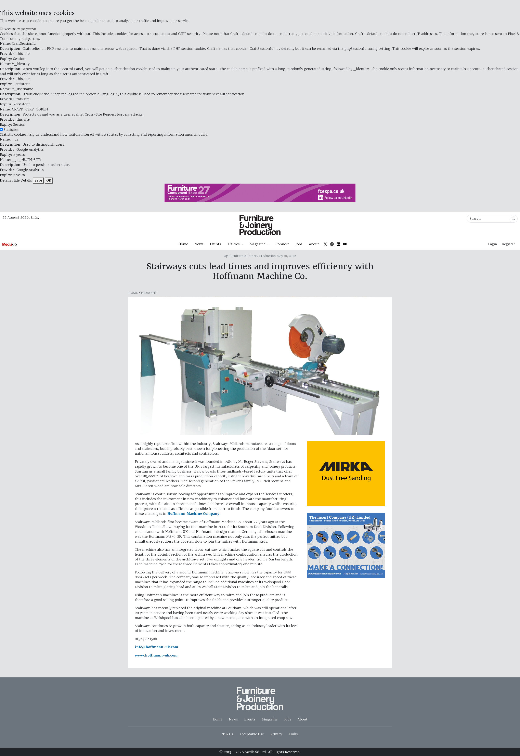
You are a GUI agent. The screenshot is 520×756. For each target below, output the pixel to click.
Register (508, 244)
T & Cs (227, 734)
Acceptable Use (251, 734)
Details (5, 180)
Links (293, 734)
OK (48, 180)
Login (492, 244)
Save (38, 180)
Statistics (11, 130)
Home (183, 244)
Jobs (299, 244)
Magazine (270, 719)
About (314, 244)
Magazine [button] (258, 244)
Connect (282, 244)
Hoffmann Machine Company (193, 514)
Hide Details (22, 180)
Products (149, 293)
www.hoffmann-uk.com (156, 655)
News (199, 244)
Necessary (20, 29)
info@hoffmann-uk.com (156, 647)
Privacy (276, 734)
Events (215, 244)
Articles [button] (234, 244)
